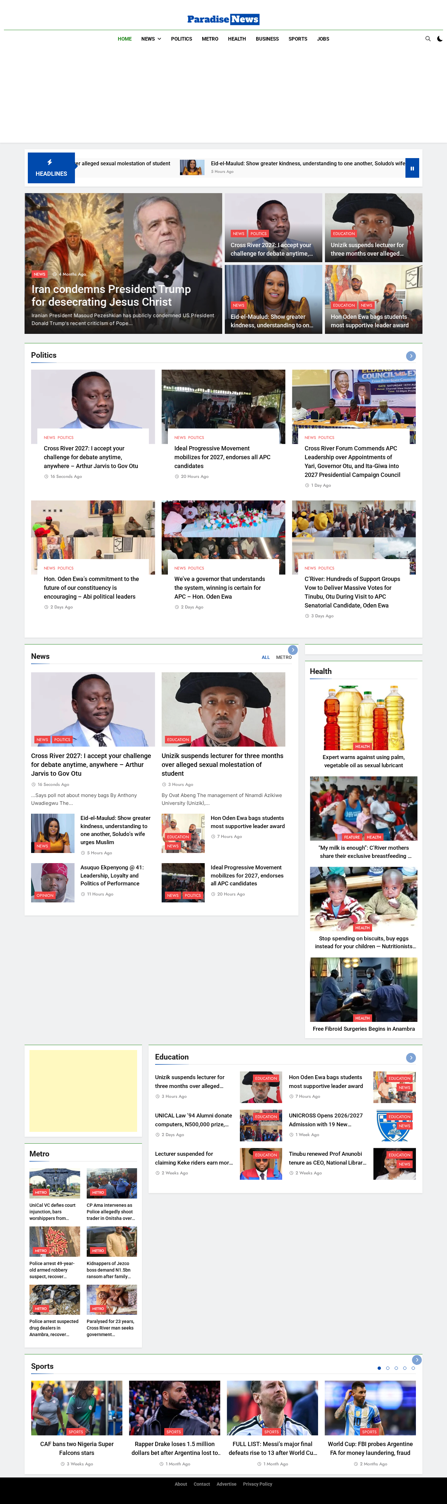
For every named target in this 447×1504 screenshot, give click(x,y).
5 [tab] (413, 1368)
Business (267, 39)
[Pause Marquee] (412, 168)
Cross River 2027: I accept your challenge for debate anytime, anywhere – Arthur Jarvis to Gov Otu (91, 457)
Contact (202, 1484)
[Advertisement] (223, 97)
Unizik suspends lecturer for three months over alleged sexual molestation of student (370, 254)
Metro (210, 39)
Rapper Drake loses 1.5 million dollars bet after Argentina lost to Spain (175, 1453)
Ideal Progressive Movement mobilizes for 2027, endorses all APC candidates (222, 457)
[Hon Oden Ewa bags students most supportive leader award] (379, 167)
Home (125, 39)
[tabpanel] (77, 1424)
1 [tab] (379, 1368)
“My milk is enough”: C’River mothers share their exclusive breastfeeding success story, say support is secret (363, 856)
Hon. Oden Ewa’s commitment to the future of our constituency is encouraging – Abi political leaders (91, 587)
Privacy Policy (257, 1484)
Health (237, 39)
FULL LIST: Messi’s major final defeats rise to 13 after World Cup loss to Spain (272, 1453)
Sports (298, 39)
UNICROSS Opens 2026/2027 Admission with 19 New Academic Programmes (326, 1124)
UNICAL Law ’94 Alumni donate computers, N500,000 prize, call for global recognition (193, 1124)
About (181, 1484)
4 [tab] (404, 1368)
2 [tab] (387, 1368)
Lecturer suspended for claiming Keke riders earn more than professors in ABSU (193, 1163)
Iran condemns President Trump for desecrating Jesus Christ (110, 295)
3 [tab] (396, 1368)
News (148, 39)
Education (344, 234)
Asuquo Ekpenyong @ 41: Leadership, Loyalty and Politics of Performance (112, 875)
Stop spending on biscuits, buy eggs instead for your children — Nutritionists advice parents (364, 946)
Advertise (227, 1484)
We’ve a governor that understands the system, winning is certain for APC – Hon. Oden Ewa (219, 587)
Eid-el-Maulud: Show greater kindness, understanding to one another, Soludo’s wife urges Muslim (244, 163)
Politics (181, 39)
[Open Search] (428, 38)
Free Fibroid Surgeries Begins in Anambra (364, 1029)
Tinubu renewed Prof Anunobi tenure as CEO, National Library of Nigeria (327, 1163)
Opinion (45, 895)
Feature (352, 837)
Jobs (323, 39)
